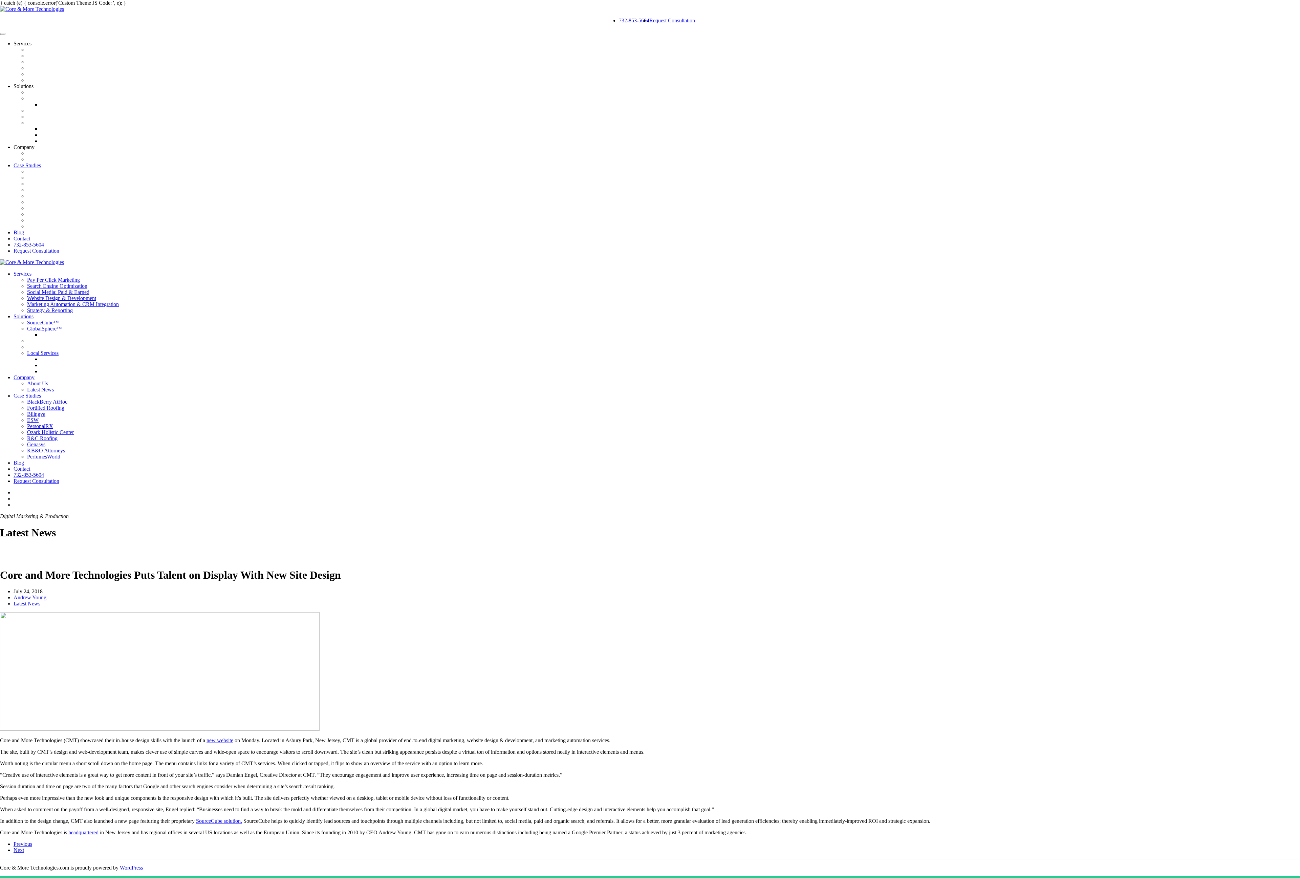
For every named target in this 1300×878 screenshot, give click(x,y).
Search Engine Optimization (57, 56)
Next (19, 850)
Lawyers (50, 141)
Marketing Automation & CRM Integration (73, 74)
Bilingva (36, 184)
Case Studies (27, 165)
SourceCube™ (43, 92)
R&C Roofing (42, 208)
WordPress (131, 868)
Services (22, 274)
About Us (37, 153)
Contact (22, 238)
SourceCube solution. (219, 821)
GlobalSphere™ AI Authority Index (80, 104)
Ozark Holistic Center (50, 202)
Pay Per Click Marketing (53, 49)
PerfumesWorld (43, 226)
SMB (33, 117)
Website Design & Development (61, 68)
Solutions (24, 316)
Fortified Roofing (45, 177)
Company (24, 377)
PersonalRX (40, 196)
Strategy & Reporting (50, 80)
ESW (33, 190)
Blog (19, 232)
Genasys (36, 214)
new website (220, 740)
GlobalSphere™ (44, 98)
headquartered (83, 832)
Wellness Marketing (62, 135)
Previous (23, 844)
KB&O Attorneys (46, 220)
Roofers (49, 129)
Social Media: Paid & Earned (58, 62)
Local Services (43, 123)
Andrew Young (30, 597)
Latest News (40, 159)
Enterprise (38, 110)
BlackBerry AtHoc (47, 171)
